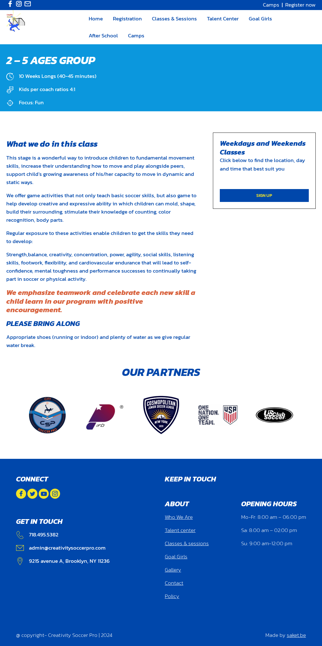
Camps (271, 5)
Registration (127, 18)
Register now (300, 5)
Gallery (173, 570)
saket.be (296, 635)
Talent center (180, 530)
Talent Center (223, 18)
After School (103, 35)
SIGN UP (264, 195)
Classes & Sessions (174, 18)
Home (96, 18)
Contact (174, 583)
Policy (172, 596)
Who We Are (179, 517)
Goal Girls (260, 18)
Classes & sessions (187, 543)
